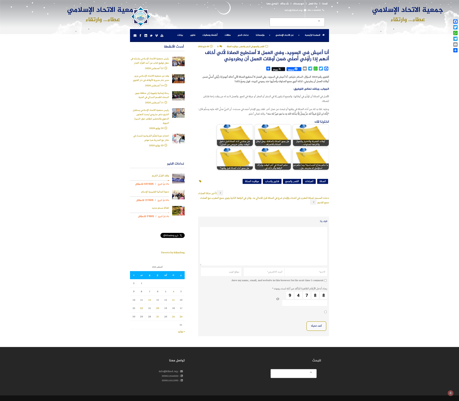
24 (181, 316)
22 (141, 308)
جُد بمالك (284, 4)
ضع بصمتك (298, 4)
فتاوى (192, 35)
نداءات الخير (243, 35)
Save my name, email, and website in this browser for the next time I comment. (277, 280)
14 (149, 299)
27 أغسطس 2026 (154, 68)
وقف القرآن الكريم (160, 175)
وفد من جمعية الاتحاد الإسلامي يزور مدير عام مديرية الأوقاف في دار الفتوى (151, 78)
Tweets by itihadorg (173, 252)
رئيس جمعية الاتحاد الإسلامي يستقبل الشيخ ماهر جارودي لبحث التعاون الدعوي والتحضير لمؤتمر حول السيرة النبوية (151, 116)
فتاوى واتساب (272, 181)
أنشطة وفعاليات (209, 35)
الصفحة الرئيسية (312, 35)
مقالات (228, 35)
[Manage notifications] (450, 393)
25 (173, 316)
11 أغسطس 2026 (154, 102)
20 (157, 308)
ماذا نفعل (313, 4)
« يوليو (181, 331)
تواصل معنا (271, 4)
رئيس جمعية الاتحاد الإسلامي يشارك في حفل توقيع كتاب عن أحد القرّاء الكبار (150, 61)
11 (173, 299)
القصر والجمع (292, 181)
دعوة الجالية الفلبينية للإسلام (155, 192)
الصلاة (323, 181)
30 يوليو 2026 (156, 128)
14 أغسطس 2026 (154, 85)
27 (157, 316)
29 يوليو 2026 (156, 145)
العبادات (309, 181)
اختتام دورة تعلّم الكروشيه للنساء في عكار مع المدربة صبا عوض (151, 138)
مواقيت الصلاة (252, 181)
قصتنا (325, 4)
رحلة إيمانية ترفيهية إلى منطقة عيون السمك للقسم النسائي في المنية (152, 95)
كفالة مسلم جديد (160, 208)
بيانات (180, 35)
